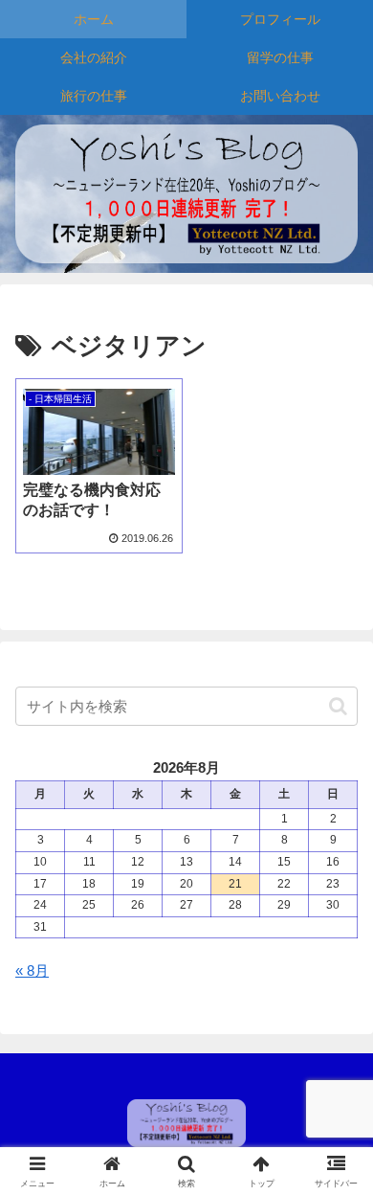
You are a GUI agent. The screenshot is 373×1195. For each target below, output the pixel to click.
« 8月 (32, 970)
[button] (338, 706)
